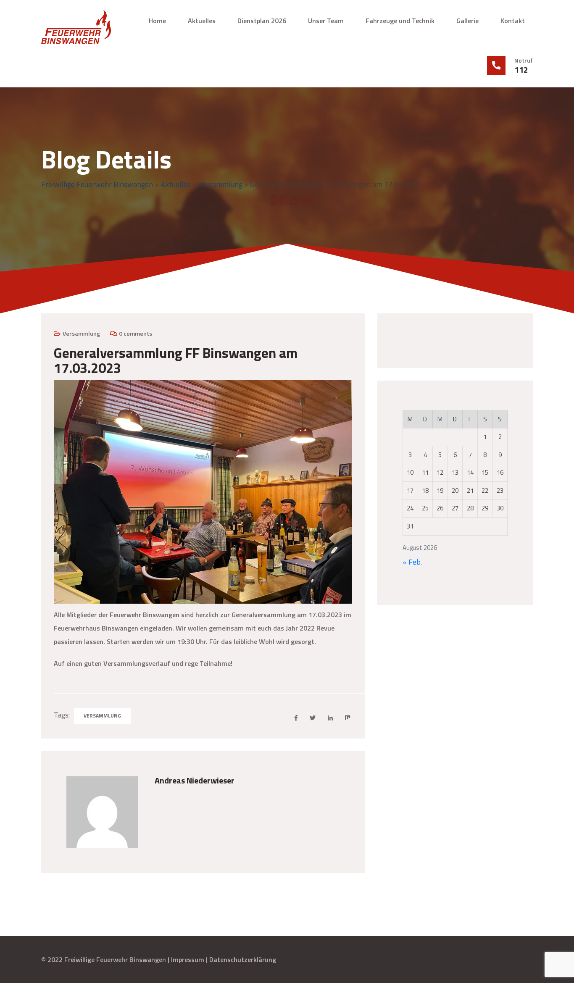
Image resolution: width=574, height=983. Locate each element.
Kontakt (512, 21)
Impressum (187, 959)
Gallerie (467, 21)
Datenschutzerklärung (242, 959)
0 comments (135, 333)
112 (521, 70)
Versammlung (81, 333)
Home (157, 21)
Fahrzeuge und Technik (400, 21)
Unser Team (326, 21)
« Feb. (412, 562)
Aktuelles (202, 21)
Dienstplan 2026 (261, 21)
